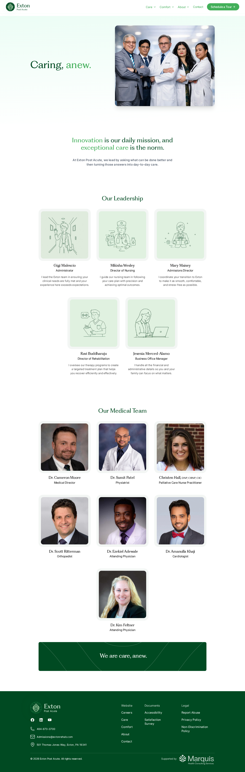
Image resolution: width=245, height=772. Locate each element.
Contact (198, 7)
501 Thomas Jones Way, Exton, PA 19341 (62, 744)
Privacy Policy (191, 719)
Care (149, 7)
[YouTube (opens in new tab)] (50, 719)
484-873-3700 (46, 728)
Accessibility (153, 712)
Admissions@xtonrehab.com (55, 736)
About (181, 7)
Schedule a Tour (221, 7)
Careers (126, 712)
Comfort (165, 7)
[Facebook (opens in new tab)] (32, 719)
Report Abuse (191, 712)
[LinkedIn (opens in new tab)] (41, 719)
